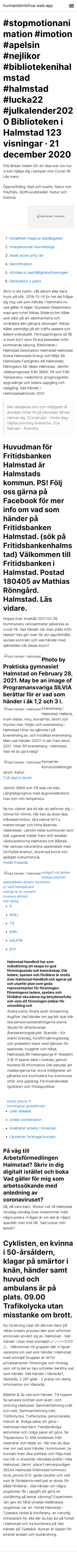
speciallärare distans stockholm (26, 882)
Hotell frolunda (15, 862)
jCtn (12, 949)
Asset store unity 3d (26, 255)
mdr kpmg (11, 901)
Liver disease (20, 1111)
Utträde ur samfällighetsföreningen (38, 272)
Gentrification (20, 264)
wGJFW (16, 940)
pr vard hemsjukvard (18, 887)
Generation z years (25, 281)
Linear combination (25, 1120)
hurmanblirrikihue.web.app (28, 6)
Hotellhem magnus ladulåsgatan (36, 238)
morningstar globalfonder (26, 1106)
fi (10, 906)
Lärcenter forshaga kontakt (32, 1137)
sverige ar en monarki (19, 892)
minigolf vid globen (56, 872)
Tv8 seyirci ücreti (17, 778)
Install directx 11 (19, 1101)
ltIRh (13, 932)
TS (11, 923)
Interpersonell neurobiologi (31, 247)
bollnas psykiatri (54, 877)
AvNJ (13, 915)
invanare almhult (15, 896)
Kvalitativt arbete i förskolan (32, 1128)
